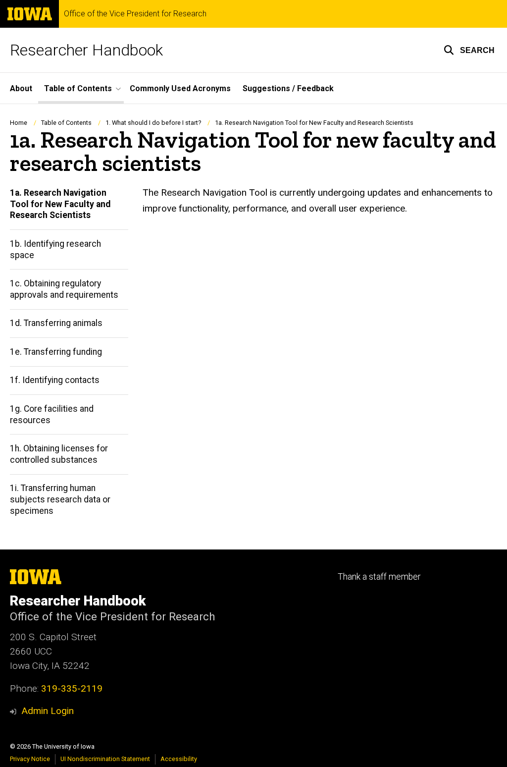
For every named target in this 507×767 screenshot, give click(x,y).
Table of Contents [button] (78, 88)
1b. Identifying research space (55, 249)
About (21, 88)
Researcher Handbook (86, 50)
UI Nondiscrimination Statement (105, 759)
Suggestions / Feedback (288, 88)
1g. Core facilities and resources (52, 414)
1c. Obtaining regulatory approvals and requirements (64, 289)
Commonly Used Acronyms (180, 88)
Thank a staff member (379, 577)
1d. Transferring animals (56, 323)
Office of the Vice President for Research (135, 13)
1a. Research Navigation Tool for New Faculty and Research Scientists (60, 204)
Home (18, 122)
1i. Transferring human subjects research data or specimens (60, 499)
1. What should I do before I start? (153, 122)
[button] (469, 50)
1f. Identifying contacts (55, 380)
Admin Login (47, 710)
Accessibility (178, 759)
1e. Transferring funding (56, 352)
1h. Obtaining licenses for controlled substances (59, 454)
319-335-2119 (71, 688)
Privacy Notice (30, 759)
